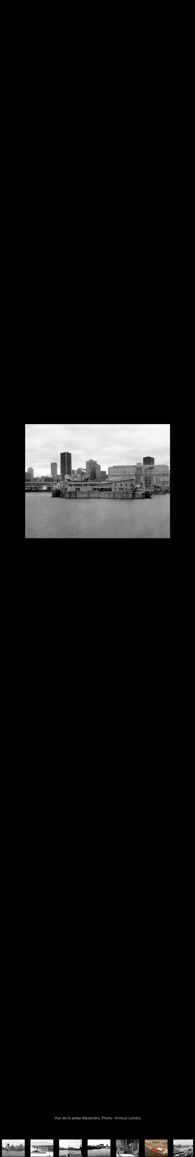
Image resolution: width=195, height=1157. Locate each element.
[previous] (6, 572)
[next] (188, 572)
